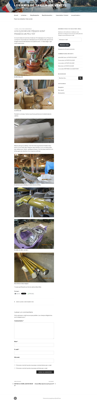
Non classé (20, 301)
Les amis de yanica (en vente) (40, 5)
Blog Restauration (47, 15)
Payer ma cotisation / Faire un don (23, 19)
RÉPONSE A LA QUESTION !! (71, 68)
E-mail (16, 349)
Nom (16, 341)
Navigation (61, 87)
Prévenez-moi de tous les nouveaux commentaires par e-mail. (34, 365)
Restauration (29, 301)
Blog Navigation (34, 15)
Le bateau (23, 15)
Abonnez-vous (64, 45)
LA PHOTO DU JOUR (72, 57)
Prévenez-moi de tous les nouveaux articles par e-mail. (31, 368)
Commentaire (19, 321)
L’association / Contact (62, 15)
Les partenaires (75, 15)
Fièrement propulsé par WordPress (52, 398)
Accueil (16, 15)
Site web (16, 357)
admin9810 (28, 28)
